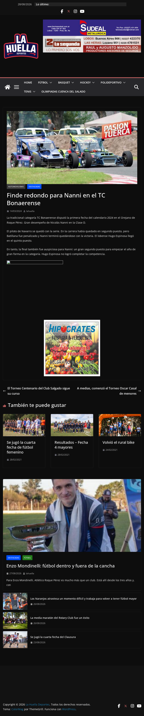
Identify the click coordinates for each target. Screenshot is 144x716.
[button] (50, 82)
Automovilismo (16, 186)
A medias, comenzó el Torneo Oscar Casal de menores (106, 391)
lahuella (30, 211)
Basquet (64, 82)
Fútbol (43, 82)
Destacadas (34, 186)
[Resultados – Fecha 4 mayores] (72, 417)
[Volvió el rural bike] (120, 417)
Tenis (27, 91)
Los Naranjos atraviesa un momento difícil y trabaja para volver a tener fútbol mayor (83, 598)
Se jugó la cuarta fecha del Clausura (53, 637)
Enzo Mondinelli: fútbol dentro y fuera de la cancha (60, 566)
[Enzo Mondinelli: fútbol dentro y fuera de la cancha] (72, 515)
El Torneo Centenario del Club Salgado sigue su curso (39, 391)
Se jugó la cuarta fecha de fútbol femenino (21, 447)
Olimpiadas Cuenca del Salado (63, 91)
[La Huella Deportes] (7, 87)
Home (28, 82)
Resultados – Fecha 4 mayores (71, 445)
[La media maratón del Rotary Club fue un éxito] (15, 620)
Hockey (85, 82)
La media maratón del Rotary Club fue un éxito (59, 618)
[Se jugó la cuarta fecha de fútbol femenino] (24, 417)
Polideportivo (111, 82)
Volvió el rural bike (118, 442)
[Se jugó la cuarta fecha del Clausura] (15, 639)
